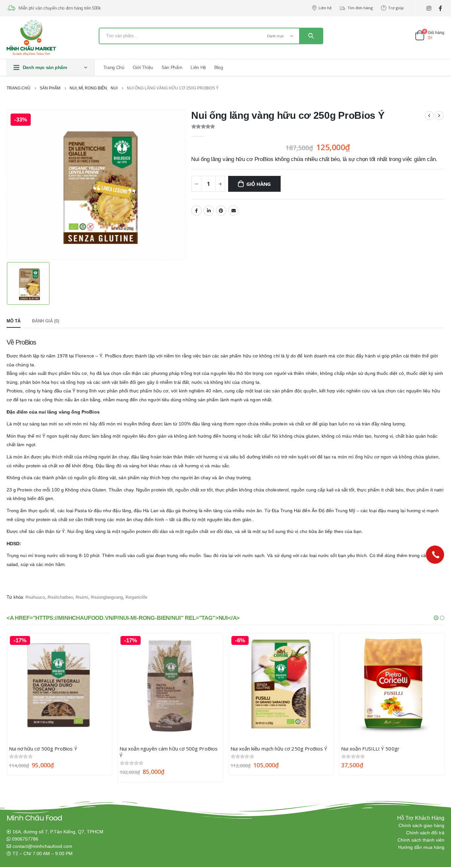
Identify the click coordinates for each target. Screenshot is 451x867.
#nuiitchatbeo (60, 597)
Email (233, 210)
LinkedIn (208, 210)
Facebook (196, 210)
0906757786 (25, 839)
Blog (218, 67)
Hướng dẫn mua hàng (421, 847)
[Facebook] (440, 8)
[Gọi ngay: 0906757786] (435, 555)
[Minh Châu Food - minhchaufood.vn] (31, 37)
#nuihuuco (35, 597)
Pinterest (221, 210)
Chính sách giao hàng (421, 825)
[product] (391, 685)
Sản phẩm (171, 67)
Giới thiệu (143, 67)
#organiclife (136, 597)
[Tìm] (311, 36)
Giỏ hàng (258, 184)
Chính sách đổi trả (425, 832)
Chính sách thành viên (421, 840)
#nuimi (82, 597)
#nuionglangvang (107, 597)
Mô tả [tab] (13, 320)
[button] (436, 618)
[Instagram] (429, 8)
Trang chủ (113, 67)
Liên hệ (325, 7)
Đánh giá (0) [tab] (45, 320)
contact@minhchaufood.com (42, 846)
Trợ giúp (396, 7)
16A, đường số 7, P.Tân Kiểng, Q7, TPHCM (58, 831)
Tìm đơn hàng (360, 7)
